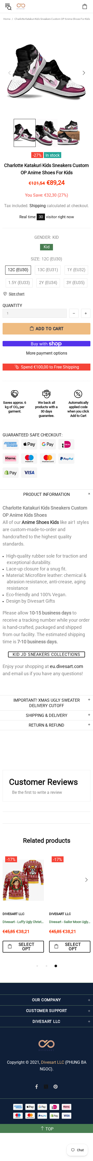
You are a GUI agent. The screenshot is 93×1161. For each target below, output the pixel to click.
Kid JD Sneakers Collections (46, 654)
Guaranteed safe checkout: (33, 435)
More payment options (46, 353)
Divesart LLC (52, 1062)
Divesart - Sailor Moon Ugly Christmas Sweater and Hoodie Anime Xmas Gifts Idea (69, 922)
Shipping (37, 205)
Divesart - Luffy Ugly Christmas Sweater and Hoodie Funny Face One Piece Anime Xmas (23, 922)
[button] (14, 294)
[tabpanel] (23, 908)
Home (6, 18)
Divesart (21, 6)
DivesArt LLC (13, 914)
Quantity (12, 305)
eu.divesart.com (66, 666)
